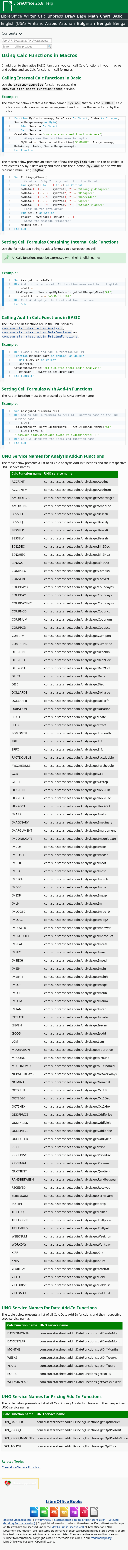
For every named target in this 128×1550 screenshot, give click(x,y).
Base (81, 16)
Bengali (104, 23)
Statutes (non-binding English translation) (80, 1520)
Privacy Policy (43, 1520)
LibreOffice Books (64, 1501)
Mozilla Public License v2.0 (68, 1527)
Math (93, 16)
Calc (42, 16)
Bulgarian (86, 23)
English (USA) (13, 23)
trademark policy (101, 1538)
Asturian (67, 23)
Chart (105, 16)
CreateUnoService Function (21, 1467)
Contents (9, 33)
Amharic (35, 23)
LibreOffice (11, 16)
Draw (70, 16)
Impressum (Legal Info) (17, 1520)
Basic (117, 16)
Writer (30, 16)
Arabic (51, 23)
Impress (55, 16)
